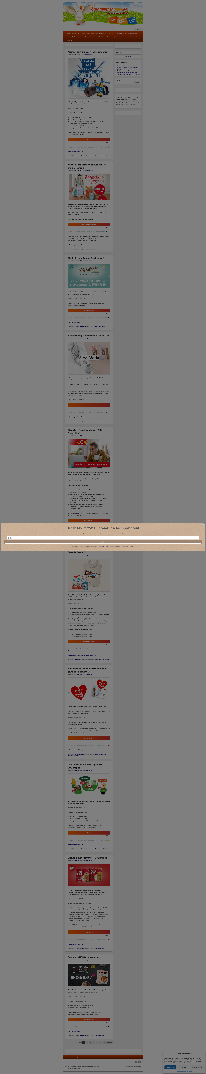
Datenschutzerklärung (105, 546)
